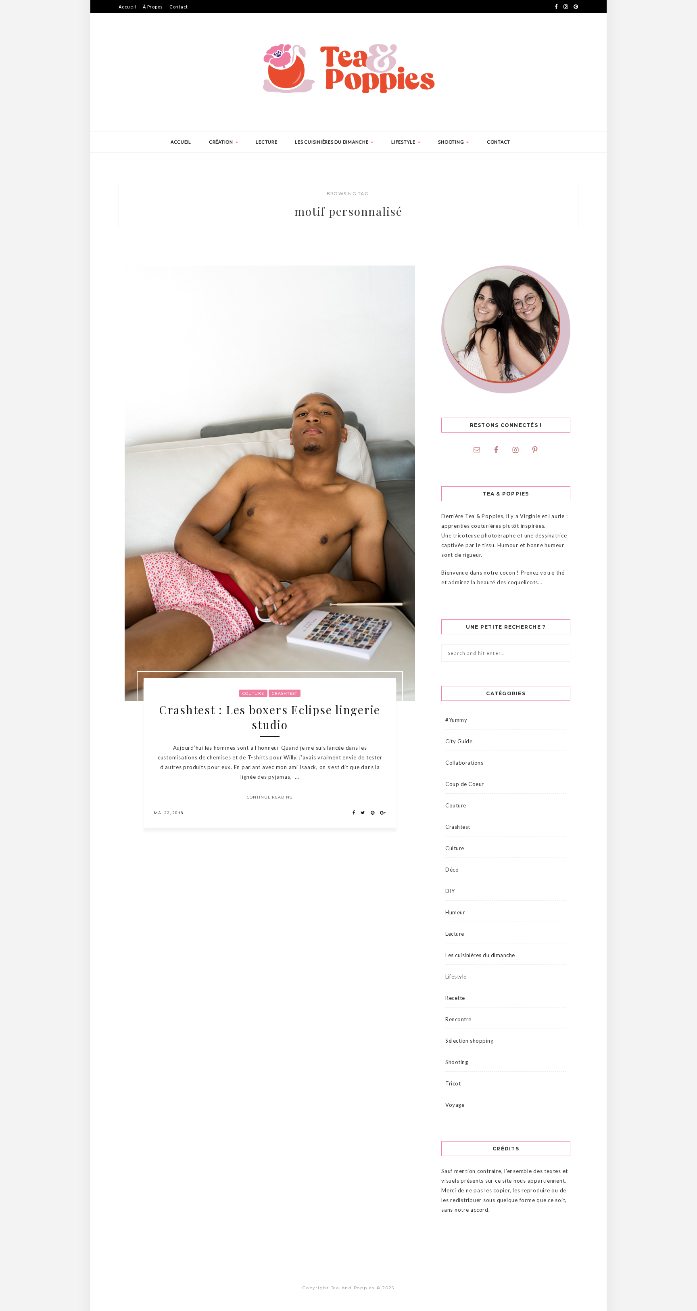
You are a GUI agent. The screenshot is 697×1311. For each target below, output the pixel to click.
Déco (452, 869)
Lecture (266, 141)
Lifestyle (404, 141)
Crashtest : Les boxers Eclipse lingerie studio (269, 717)
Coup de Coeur (464, 784)
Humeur (455, 912)
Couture (253, 693)
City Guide (458, 741)
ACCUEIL (181, 141)
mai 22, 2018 (169, 812)
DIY (450, 891)
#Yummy (456, 720)
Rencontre (458, 1019)
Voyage (454, 1105)
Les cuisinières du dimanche (332, 141)
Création (221, 141)
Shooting (451, 141)
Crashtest (284, 693)
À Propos (153, 6)
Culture (454, 848)
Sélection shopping (469, 1040)
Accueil (127, 6)
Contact (178, 6)
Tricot (453, 1083)
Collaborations (464, 762)
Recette (455, 998)
